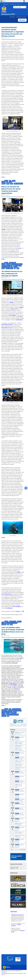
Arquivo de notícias (14, 867)
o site (20, 920)
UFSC (11, 183)
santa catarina (9, 268)
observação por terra (6, 327)
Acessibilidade (5, 4)
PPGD (8, 183)
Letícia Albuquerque (6, 594)
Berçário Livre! (14, 309)
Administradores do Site (21, 16)
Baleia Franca (12, 621)
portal (16, 688)
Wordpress (4, 972)
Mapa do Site (19, 4)
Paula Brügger (12, 315)
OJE (7, 182)
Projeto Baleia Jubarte (7, 324)
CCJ (10, 181)
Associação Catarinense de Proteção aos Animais (11, 711)
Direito (8, 713)
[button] (12, 849)
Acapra (6, 181)
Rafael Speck (12, 683)
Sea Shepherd (19, 319)
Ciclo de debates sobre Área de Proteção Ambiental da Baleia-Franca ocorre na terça (12, 630)
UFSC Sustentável (18, 183)
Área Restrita (12, 16)
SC (14, 268)
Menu (23, 20)
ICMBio (18, 572)
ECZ (20, 316)
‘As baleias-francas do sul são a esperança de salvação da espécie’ (11, 273)
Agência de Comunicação (17, 914)
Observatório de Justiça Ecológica (9, 623)
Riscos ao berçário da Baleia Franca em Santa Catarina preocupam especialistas (10, 189)
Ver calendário (22, 849)
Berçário (8, 264)
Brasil (4, 1)
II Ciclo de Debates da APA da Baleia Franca (11, 265)
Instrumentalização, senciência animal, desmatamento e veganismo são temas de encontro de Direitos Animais (12, 31)
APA (10, 709)
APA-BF (3, 229)
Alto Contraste (12, 4)
